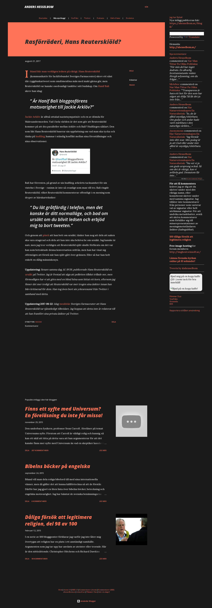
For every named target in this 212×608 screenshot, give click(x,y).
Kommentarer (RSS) (106, 590)
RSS (171, 304)
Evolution (130, 18)
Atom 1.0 (67, 590)
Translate (194, 36)
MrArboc (175, 84)
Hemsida (174, 301)
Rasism (132, 85)
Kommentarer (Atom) (88, 590)
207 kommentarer (40, 450)
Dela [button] (131, 71)
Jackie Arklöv (32, 116)
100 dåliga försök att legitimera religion (181, 238)
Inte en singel (104, 592)
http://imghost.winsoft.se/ (185, 251)
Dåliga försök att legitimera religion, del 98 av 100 (58, 520)
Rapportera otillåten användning (185, 310)
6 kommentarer (39, 501)
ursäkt (28, 274)
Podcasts (100, 18)
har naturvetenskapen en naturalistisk (182, 110)
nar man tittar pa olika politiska (184, 62)
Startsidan (43, 18)
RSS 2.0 (75, 590)
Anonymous (176, 130)
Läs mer (102, 450)
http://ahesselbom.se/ (183, 47)
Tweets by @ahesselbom (184, 268)
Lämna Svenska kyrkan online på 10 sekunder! (183, 259)
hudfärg (40, 136)
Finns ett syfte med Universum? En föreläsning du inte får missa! (63, 412)
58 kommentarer (39, 559)
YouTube (74, 18)
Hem (60, 590)
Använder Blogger (88, 601)
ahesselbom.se (69, 592)
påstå (46, 235)
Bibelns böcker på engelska (57, 466)
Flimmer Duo (91, 592)
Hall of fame (115, 18)
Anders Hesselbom (39, 7)
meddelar (64, 303)
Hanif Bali (103, 86)
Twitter (87, 18)
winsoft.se (81, 592)
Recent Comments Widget (194, 179)
